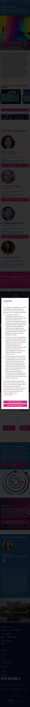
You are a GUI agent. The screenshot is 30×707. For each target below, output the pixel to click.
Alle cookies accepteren (15, 402)
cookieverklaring (8, 394)
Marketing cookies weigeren (15, 405)
